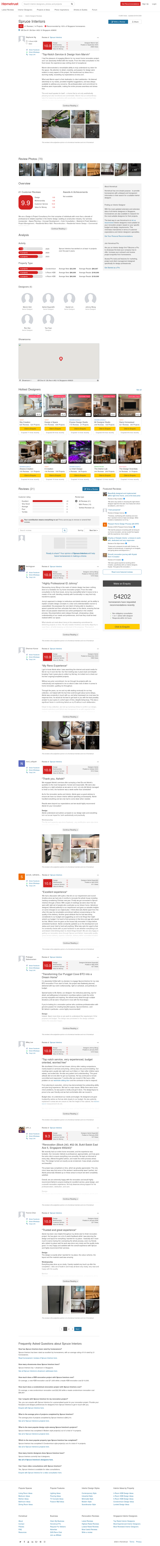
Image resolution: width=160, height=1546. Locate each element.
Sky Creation (25, 422)
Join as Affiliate (55, 1535)
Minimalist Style (87, 1499)
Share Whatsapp (34, 52)
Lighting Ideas (55, 1493)
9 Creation (49, 468)
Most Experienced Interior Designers (126, 1524)
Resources (22, 1532)
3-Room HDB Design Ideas (123, 1493)
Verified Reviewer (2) (86, 507)
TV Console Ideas (56, 1499)
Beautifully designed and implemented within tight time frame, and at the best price (124, 494)
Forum (94, 10)
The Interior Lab (100, 468)
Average (25, 506)
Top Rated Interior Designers (124, 1521)
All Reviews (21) (85, 501)
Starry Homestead (126, 422)
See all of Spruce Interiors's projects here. (34, 1421)
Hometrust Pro (55, 1524)
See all (138, 390)
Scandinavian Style (89, 1504)
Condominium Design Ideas (123, 1501)
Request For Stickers (58, 1526)
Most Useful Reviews (89, 1529)
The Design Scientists (128, 468)
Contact (21, 1524)
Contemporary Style (89, 1493)
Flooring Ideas (55, 1496)
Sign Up (145, 4)
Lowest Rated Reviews (90, 1526)
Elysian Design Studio (78, 422)
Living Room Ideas (25, 1493)
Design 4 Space (51, 422)
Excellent (25, 501)
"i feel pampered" (114, 510)
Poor (23, 509)
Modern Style (87, 1501)
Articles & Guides (80, 10)
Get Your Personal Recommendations (119, 236)
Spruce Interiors (32, 21)
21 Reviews (28, 26)
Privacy (138, 1542)
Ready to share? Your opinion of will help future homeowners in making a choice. (70, 554)
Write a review (87, 1532)
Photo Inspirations (62, 10)
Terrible (24, 512)
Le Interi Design (75, 468)
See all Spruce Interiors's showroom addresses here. (38, 1371)
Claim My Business (57, 1521)
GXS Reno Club (56, 1532)
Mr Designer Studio (102, 422)
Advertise (53, 1529)
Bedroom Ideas (24, 1496)
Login (154, 4)
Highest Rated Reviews (90, 1524)
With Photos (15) (85, 504)
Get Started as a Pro (112, 267)
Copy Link (32, 54)
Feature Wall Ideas (57, 1501)
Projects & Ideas (43, 10)
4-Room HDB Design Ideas (123, 1496)
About (21, 1521)
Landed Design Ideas (121, 1504)
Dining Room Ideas (26, 1504)
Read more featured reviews (122, 572)
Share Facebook (34, 50)
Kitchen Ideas (24, 1499)
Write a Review (119, 22)
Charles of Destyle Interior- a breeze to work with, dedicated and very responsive (124, 539)
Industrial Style (87, 1496)
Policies (21, 1526)
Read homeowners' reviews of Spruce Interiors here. (38, 1358)
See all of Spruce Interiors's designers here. (36, 1459)
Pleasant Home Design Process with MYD (123, 524)
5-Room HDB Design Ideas (123, 1499)
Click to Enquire (30, 428)
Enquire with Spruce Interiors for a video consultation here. (40, 1472)
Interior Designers (25, 10)
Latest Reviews (8, 10)
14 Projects (38, 26)
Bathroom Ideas (24, 1501)
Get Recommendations (130, 4)
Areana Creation (26, 468)
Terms (132, 1542)
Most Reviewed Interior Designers (125, 1526)
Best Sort (93, 530)
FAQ (20, 1529)
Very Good (26, 504)
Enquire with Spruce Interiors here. (31, 1408)
